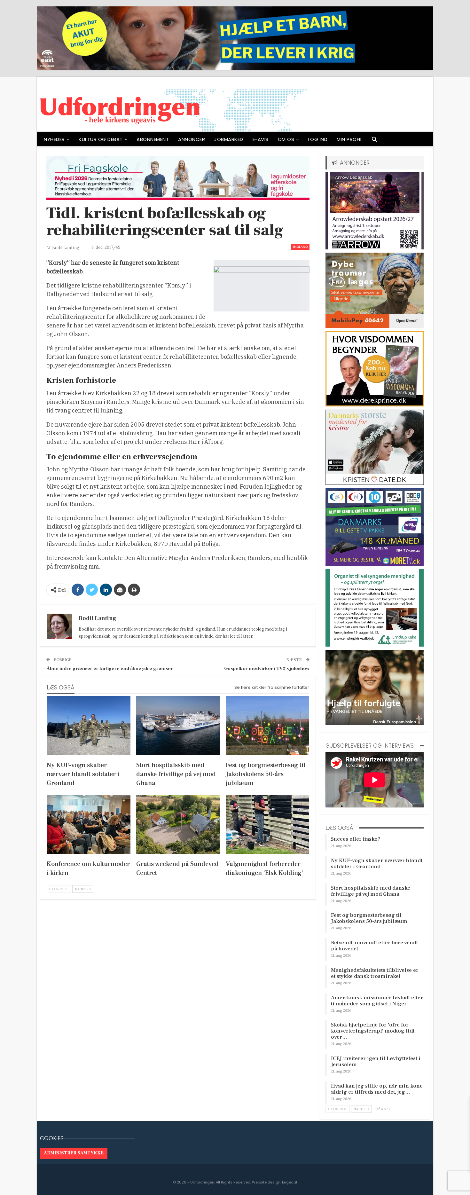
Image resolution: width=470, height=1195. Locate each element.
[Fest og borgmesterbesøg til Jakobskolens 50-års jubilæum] (267, 725)
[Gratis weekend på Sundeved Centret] (178, 824)
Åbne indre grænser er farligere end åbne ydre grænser (109, 668)
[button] (375, 141)
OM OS (286, 139)
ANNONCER (191, 139)
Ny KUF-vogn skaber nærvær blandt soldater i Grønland (376, 863)
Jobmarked (228, 139)
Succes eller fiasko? (355, 839)
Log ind (318, 139)
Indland (300, 246)
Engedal (289, 1182)
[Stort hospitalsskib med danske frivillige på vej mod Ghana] (178, 725)
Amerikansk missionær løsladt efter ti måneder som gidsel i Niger (377, 1000)
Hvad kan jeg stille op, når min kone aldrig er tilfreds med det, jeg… (377, 1089)
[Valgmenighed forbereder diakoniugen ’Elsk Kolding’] (267, 824)
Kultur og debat (101, 139)
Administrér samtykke (74, 1153)
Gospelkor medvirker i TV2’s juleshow (266, 668)
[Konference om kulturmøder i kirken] (88, 824)
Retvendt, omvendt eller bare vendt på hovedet (374, 945)
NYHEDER (54, 139)
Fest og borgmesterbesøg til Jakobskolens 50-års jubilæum (369, 918)
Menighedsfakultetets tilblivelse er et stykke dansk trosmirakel (375, 973)
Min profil (349, 139)
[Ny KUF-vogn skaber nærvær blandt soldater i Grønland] (88, 725)
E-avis (261, 139)
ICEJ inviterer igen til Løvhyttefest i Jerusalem (375, 1061)
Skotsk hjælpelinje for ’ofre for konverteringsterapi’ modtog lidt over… (372, 1031)
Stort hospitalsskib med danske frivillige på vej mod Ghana (370, 891)
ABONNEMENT (153, 139)
